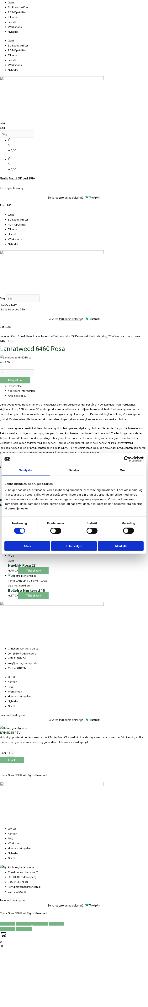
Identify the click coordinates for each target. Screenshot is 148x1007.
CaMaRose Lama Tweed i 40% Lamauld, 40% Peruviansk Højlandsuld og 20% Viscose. (72, 336)
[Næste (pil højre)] (24, 929)
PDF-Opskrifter (17, 12)
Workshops (15, 26)
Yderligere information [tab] (21, 390)
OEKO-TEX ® (69, 447)
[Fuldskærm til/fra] (24, 924)
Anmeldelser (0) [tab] (17, 395)
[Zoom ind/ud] (7, 924)
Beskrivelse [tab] (15, 385)
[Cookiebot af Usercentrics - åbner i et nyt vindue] (127, 459)
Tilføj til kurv (15, 380)
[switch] (55, 531)
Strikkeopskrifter (18, 7)
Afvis (27, 545)
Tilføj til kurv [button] (33, 570)
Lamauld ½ (106, 433)
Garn (11, 2)
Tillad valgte (74, 545)
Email (3, 753)
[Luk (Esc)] (56, 924)
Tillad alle (120, 545)
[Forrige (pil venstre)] (7, 929)
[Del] (40, 924)
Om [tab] (122, 470)
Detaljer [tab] (74, 470)
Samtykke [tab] (25, 470)
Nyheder (13, 31)
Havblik (94, 452)
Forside (4, 336)
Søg (2, 122)
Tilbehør (13, 17)
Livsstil (12, 22)
